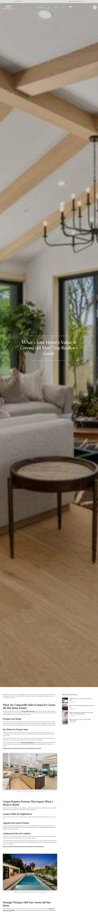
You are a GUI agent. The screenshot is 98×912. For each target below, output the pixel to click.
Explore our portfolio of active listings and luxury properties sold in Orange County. (23, 846)
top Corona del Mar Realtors (27, 742)
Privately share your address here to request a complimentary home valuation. (22, 748)
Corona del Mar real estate (28, 711)
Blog (55, 7)
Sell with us (41, 7)
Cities (62, 7)
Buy (49, 7)
